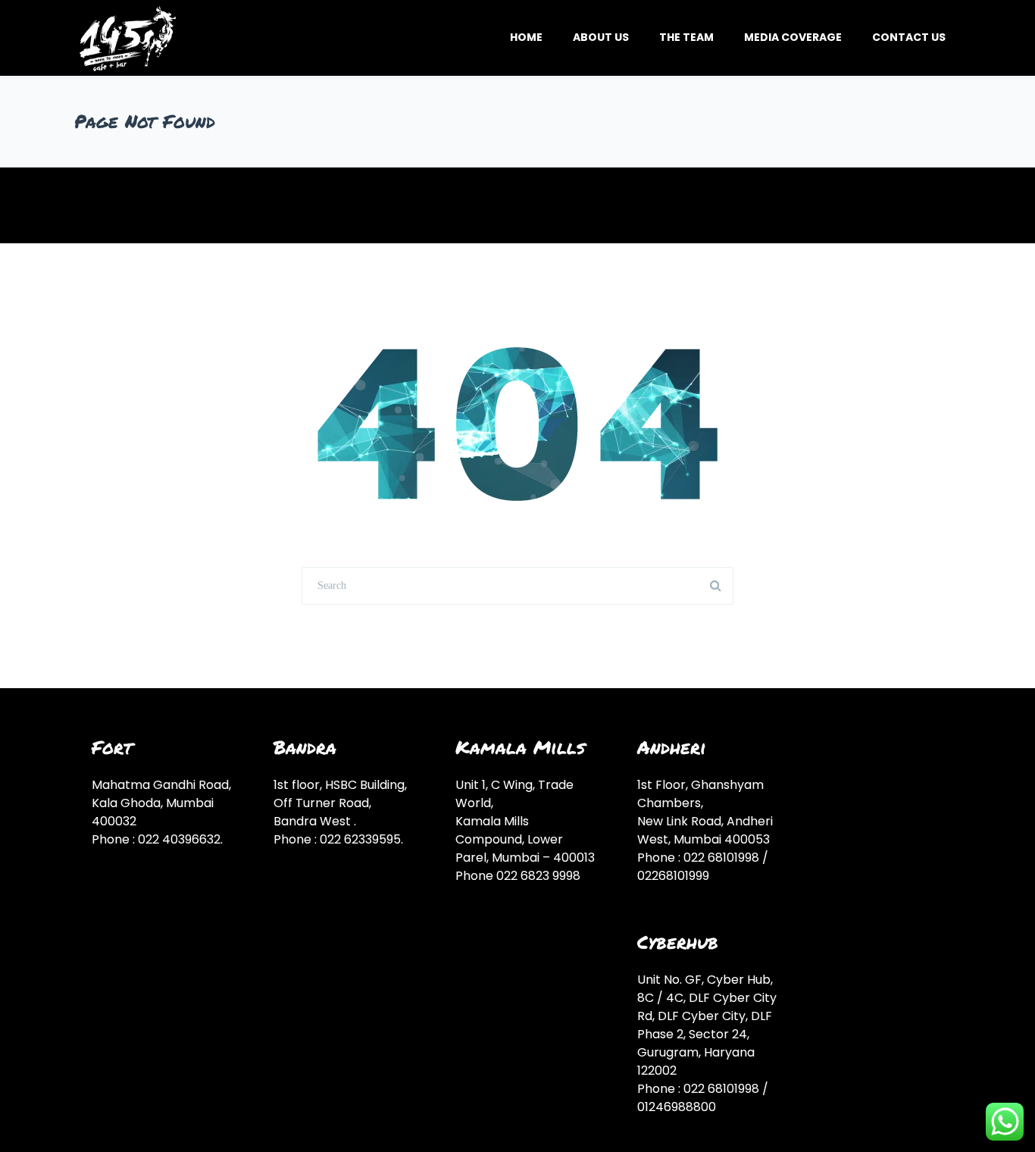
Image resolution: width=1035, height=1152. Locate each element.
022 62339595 (360, 839)
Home (526, 37)
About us (601, 37)
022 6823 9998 (538, 875)
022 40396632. (180, 839)
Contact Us (909, 37)
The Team (686, 37)
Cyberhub (677, 941)
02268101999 (673, 875)
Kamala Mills (520, 747)
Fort (112, 747)
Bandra (305, 747)
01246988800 (676, 1107)
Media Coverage (793, 37)
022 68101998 (721, 857)
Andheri (671, 747)
